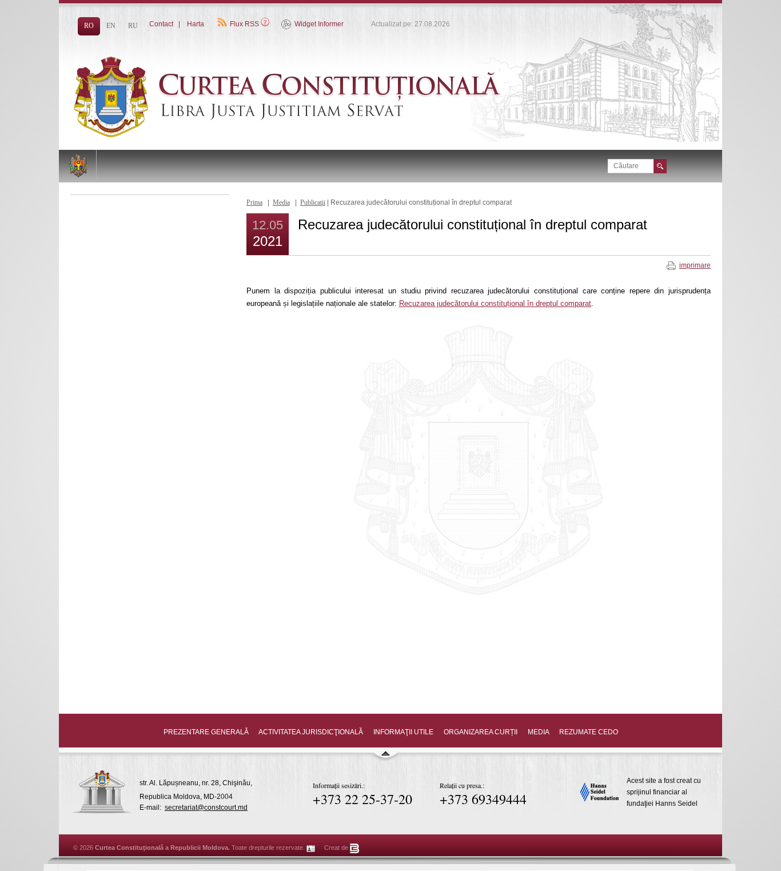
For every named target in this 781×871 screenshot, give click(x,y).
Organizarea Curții (480, 732)
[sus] (385, 758)
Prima (254, 202)
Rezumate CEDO (588, 732)
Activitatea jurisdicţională (310, 732)
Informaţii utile (403, 732)
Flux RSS (244, 24)
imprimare (695, 265)
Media (281, 202)
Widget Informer (319, 24)
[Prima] (316, 135)
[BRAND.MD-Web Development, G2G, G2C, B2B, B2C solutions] (355, 847)
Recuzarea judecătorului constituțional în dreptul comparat (495, 303)
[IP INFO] (311, 847)
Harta (195, 24)
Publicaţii (312, 202)
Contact (161, 24)
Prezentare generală (206, 732)
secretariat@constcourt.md (206, 808)
